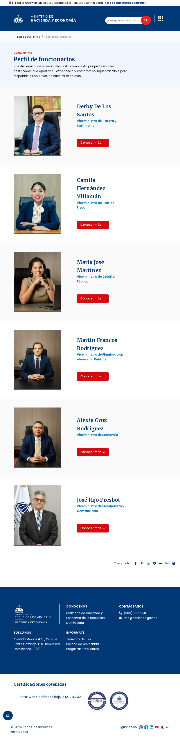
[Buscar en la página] (146, 20)
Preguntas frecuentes (82, 649)
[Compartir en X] (141, 563)
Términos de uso (78, 639)
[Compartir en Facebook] (136, 563)
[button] (160, 18)
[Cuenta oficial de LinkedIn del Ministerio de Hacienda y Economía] (151, 727)
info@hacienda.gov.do (140, 618)
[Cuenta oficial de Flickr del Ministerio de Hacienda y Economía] (167, 727)
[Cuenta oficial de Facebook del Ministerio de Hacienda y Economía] (146, 727)
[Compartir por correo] (167, 563)
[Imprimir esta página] (173, 563)
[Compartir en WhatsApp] (148, 563)
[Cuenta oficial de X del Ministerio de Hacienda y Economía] (162, 727)
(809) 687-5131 (135, 613)
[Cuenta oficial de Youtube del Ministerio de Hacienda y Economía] (156, 727)
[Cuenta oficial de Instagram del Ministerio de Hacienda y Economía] (141, 727)
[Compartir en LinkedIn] (160, 563)
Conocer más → (92, 143)
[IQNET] (97, 701)
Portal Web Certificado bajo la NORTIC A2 (50, 697)
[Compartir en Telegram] (154, 563)
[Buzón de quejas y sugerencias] (8, 715)
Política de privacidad (82, 644)
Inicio (36, 37)
